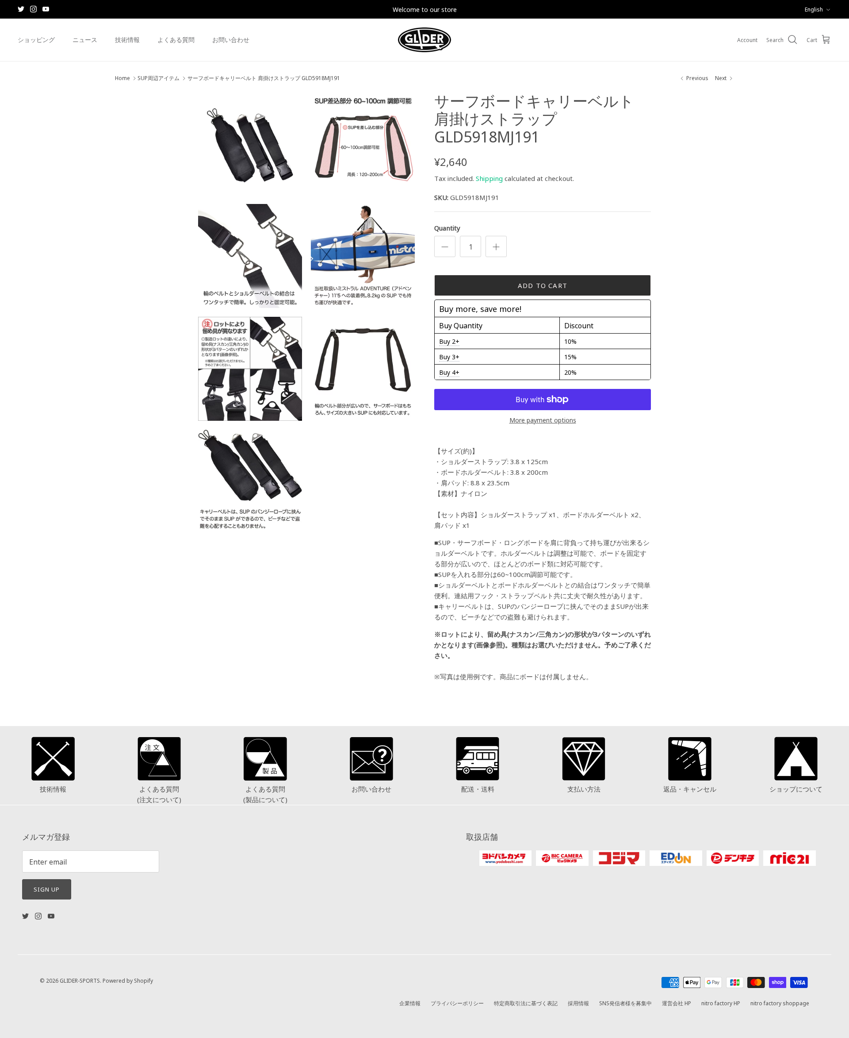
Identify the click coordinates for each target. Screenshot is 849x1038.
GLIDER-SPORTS (80, 980)
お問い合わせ (230, 39)
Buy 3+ (449, 356)
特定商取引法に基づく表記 (526, 1003)
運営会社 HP (676, 1003)
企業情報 (410, 1003)
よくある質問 (176, 39)
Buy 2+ (449, 341)
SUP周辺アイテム (159, 78)
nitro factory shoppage (779, 1003)
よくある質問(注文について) (159, 794)
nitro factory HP (720, 1003)
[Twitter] (21, 9)
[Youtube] (45, 9)
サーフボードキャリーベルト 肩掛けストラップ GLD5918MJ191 (263, 78)
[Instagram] (33, 9)
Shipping (489, 178)
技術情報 (127, 39)
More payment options (542, 420)
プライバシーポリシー (457, 1003)
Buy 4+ (449, 372)
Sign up (47, 889)
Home (122, 78)
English (814, 9)
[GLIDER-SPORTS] (424, 39)
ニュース (85, 39)
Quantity (447, 227)
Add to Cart (542, 285)
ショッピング (36, 39)
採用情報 (578, 1003)
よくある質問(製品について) (265, 794)
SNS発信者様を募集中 (625, 1003)
